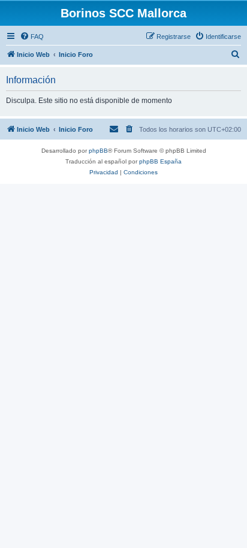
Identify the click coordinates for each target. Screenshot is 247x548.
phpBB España (160, 161)
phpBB (98, 150)
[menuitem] (32, 36)
